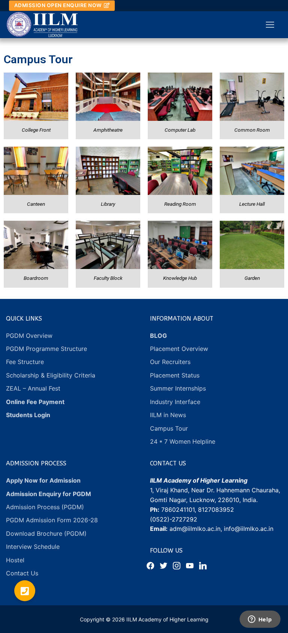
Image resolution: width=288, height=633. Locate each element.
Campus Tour (169, 428)
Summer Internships (178, 388)
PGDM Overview (29, 335)
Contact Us (22, 573)
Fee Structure (25, 362)
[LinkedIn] (202, 565)
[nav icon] (270, 25)
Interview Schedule (33, 546)
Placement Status (175, 375)
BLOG (158, 335)
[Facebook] (150, 565)
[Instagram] (176, 565)
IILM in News (168, 415)
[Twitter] (163, 565)
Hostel (15, 560)
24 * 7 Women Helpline (182, 441)
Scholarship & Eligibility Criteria (50, 375)
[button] (24, 590)
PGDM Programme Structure (46, 348)
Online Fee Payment (35, 402)
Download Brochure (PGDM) (47, 533)
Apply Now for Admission (43, 480)
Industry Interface (175, 402)
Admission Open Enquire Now (58, 5)
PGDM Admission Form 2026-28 (52, 520)
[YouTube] (189, 565)
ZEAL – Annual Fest (33, 388)
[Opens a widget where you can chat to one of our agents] (259, 620)
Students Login (28, 415)
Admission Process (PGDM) (46, 507)
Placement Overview (179, 348)
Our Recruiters (170, 362)
